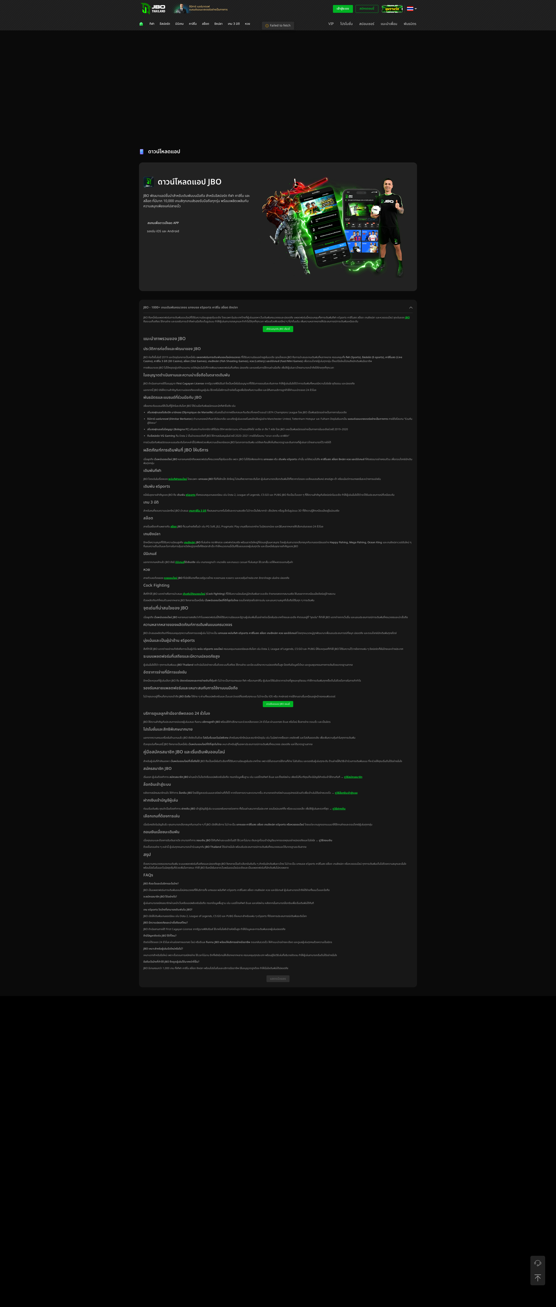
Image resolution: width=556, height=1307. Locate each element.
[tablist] (278, 135)
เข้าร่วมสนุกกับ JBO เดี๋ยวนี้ (278, 329)
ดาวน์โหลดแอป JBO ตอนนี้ (278, 704)
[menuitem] (141, 24)
